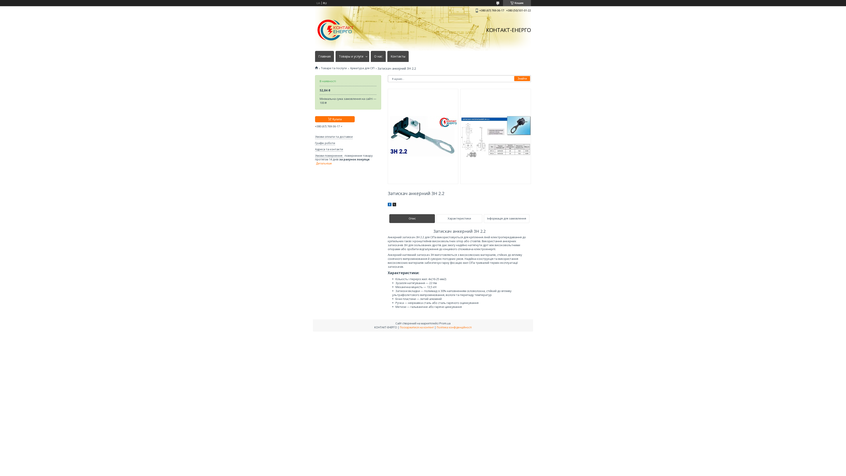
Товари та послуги (334, 68)
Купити (337, 119)
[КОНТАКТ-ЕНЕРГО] (335, 30)
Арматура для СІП (362, 68)
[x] (394, 205)
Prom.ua (445, 323)
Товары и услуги (351, 56)
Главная (324, 56)
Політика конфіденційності (454, 327)
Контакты (398, 56)
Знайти (522, 78)
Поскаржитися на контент (417, 327)
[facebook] (389, 205)
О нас (378, 56)
